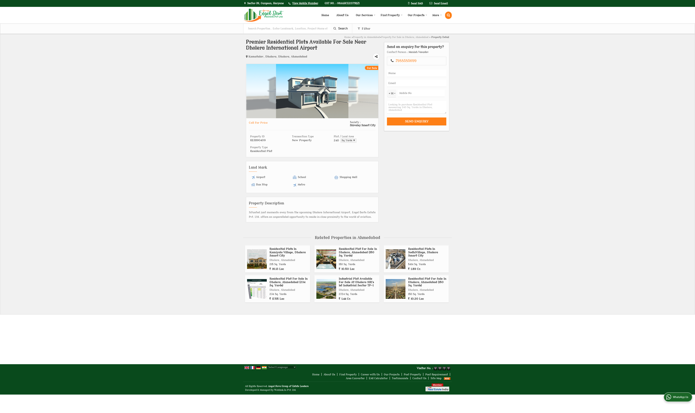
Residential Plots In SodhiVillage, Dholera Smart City (423, 252)
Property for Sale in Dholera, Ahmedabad (404, 37)
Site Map (436, 378)
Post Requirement (436, 374)
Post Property (412, 374)
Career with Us (370, 374)
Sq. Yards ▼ (348, 140)
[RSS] (447, 378)
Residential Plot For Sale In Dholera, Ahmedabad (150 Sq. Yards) (358, 252)
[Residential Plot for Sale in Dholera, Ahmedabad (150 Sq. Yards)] (326, 259)
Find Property (390, 15)
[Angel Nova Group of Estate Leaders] (263, 15)
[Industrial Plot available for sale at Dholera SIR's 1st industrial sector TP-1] (326, 289)
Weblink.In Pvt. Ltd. (285, 390)
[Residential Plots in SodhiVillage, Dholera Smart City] (395, 259)
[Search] (448, 15)
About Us (342, 15)
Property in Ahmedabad (366, 37)
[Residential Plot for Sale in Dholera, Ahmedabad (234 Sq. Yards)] (257, 289)
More (435, 15)
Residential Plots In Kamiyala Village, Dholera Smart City (287, 252)
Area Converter (355, 378)
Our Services (364, 15)
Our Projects (416, 15)
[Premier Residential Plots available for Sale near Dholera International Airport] (312, 117)
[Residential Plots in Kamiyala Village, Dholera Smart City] (257, 259)
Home (325, 15)
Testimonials (400, 378)
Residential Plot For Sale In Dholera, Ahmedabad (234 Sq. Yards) (288, 282)
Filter (365, 28)
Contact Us (419, 378)
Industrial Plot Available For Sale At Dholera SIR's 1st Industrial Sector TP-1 (356, 282)
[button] (305, 3)
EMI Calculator (378, 378)
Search (342, 28)
